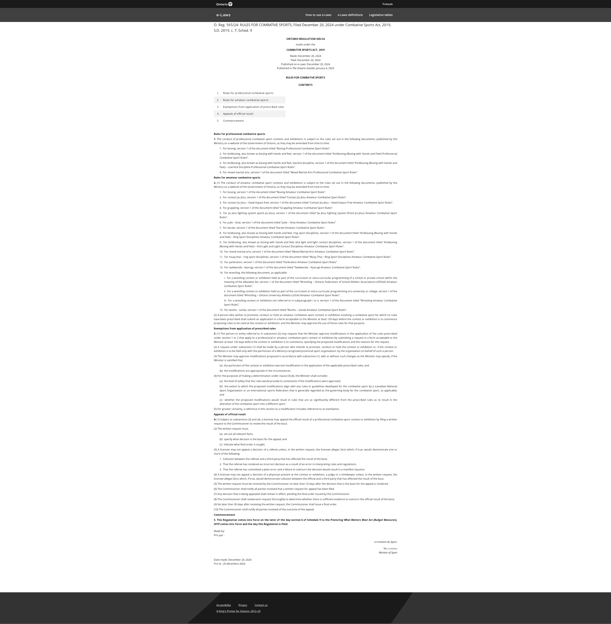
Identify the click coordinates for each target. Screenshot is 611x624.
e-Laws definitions (350, 15)
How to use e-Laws (318, 15)
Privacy (243, 605)
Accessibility (223, 605)
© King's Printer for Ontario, (238, 611)
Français (388, 4)
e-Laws (223, 15)
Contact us (261, 605)
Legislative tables (381, 15)
